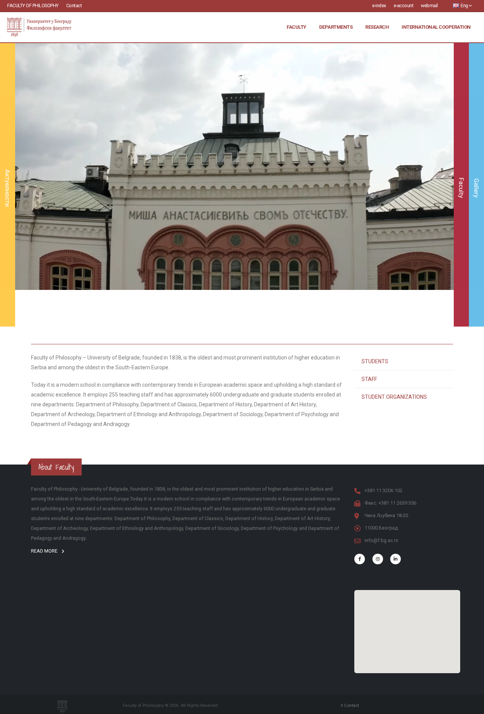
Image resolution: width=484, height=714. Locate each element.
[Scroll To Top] (470, 705)
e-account (404, 5)
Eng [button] (464, 5)
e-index (379, 5)
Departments (336, 27)
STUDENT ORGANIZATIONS (394, 397)
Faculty (296, 27)
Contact (74, 5)
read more (45, 551)
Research (377, 27)
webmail (429, 5)
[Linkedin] (395, 559)
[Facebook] (359, 559)
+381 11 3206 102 (383, 490)
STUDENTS (374, 361)
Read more (234, 209)
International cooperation (436, 27)
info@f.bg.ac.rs (381, 540)
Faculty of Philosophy (33, 5)
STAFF (369, 379)
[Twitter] (377, 559)
